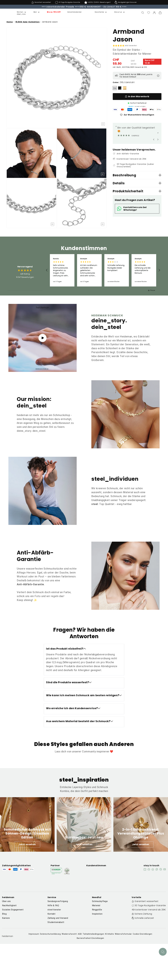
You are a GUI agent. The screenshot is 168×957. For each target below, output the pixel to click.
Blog (4, 914)
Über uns (6, 901)
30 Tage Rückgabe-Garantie (150, 905)
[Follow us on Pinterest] (152, 869)
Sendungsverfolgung (58, 901)
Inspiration (97, 914)
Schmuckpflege (100, 901)
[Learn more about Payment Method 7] (158, 109)
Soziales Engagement (12, 909)
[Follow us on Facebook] (149, 869)
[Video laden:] (42, 338)
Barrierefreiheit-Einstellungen (90, 938)
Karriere (6, 918)
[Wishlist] (148, 13)
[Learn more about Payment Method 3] (129, 109)
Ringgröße (97, 909)
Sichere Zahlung (143, 913)
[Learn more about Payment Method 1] (115, 109)
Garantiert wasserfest (146, 901)
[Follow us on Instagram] (145, 869)
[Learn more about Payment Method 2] (122, 109)
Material (96, 905)
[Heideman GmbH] (7, 12)
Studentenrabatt (56, 922)
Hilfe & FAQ (53, 905)
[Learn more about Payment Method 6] (151, 109)
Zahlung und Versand (58, 918)
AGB (80, 934)
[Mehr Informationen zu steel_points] (158, 76)
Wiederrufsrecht (69, 934)
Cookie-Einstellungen (142, 934)
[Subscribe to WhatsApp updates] (156, 869)
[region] (103, 270)
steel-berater (54, 909)
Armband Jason (50, 22)
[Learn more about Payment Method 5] (144, 109)
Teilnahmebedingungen (93, 934)
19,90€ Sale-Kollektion (27, 22)
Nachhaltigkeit (9, 905)
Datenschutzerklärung (50, 934)
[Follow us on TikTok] (160, 869)
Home (10, 22)
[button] (18, 12)
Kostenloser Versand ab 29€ (150, 909)
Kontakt (52, 914)
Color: (116, 82)
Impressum (34, 934)
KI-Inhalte (109, 934)
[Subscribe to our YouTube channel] (164, 869)
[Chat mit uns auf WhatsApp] (163, 952)
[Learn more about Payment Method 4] (137, 109)
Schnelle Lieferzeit (144, 918)
